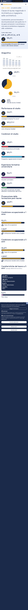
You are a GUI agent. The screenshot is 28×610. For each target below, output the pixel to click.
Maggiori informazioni (14, 308)
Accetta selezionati (14, 322)
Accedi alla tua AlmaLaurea (18, 1)
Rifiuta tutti (14, 326)
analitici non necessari (8, 315)
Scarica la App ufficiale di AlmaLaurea (7, 1)
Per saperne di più (20, 313)
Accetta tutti (14, 330)
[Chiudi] (27, 303)
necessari (5, 311)
